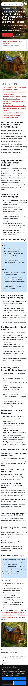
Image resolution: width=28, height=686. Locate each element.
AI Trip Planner (19, 35)
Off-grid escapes (19, 657)
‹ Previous (5, 661)
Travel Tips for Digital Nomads (10, 612)
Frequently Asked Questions (11, 115)
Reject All (20, 683)
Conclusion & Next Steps (10, 117)
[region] (14, 675)
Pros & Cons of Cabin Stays (11, 99)
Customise (7, 683)
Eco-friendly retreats (14, 656)
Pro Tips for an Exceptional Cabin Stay (14, 106)
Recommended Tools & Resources (13, 112)
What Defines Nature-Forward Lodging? (15, 96)
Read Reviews (7, 35)
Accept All (14, 678)
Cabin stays (7, 656)
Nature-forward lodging (10, 657)
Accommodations (6, 8)
